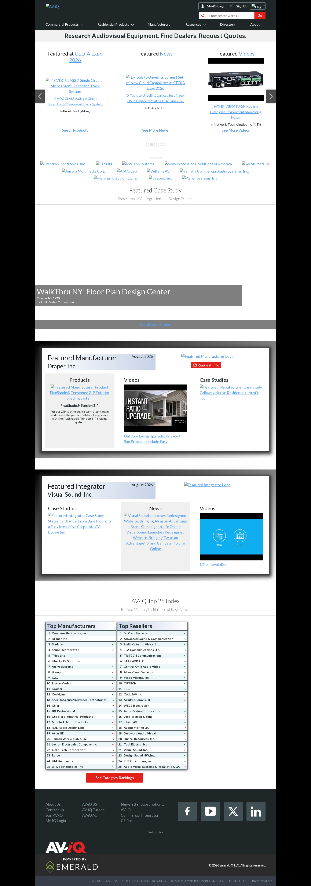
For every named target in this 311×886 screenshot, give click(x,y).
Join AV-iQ (54, 815)
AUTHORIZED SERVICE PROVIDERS (144, 881)
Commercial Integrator (140, 815)
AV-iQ (126, 809)
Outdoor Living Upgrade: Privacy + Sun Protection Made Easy (152, 439)
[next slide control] (271, 96)
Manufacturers (159, 24)
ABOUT (97, 881)
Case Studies (246, 53)
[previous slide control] (40, 96)
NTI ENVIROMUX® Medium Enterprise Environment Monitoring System (155, 111)
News (86, 53)
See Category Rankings (115, 777)
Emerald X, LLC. (230, 865)
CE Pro (126, 820)
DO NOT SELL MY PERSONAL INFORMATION (197, 881)
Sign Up (242, 6)
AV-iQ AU (89, 815)
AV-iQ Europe (93, 809)
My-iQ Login (216, 6)
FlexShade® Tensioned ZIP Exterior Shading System (79, 395)
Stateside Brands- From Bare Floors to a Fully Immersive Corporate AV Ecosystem (79, 526)
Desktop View (155, 832)
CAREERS (111, 881)
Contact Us (54, 809)
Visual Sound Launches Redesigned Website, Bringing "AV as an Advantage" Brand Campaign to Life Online (155, 540)
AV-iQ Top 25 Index (155, 601)
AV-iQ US (89, 804)
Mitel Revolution (213, 564)
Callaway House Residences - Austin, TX (230, 395)
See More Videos (155, 130)
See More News (75, 130)
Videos (166, 53)
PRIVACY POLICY (261, 881)
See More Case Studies (236, 130)
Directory (227, 24)
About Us (53, 804)
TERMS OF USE (237, 881)
